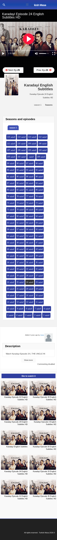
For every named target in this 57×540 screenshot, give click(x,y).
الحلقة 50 (10, 243)
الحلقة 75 (10, 203)
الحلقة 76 (39, 196)
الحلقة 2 (37, 315)
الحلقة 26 (10, 282)
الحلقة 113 (32, 137)
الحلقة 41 (20, 256)
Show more (28, 360)
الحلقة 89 (29, 177)
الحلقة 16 (29, 295)
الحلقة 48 (29, 243)
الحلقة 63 (10, 223)
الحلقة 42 (10, 256)
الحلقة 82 (20, 190)
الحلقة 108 (42, 144)
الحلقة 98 (20, 163)
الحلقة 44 (29, 249)
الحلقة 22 (10, 289)
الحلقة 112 (43, 137)
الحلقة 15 (39, 295)
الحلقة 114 (22, 137)
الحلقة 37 (20, 262)
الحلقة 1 (46, 315)
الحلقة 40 (29, 256)
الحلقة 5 (10, 315)
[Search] (4, 4)
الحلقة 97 (29, 163)
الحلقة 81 (29, 190)
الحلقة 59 (39, 223)
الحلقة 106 (22, 150)
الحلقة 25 (20, 282)
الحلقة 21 (20, 289)
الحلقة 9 (20, 309)
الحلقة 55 (39, 229)
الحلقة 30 (10, 276)
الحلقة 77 (29, 196)
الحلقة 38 (10, 262)
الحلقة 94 (20, 170)
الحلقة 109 (32, 144)
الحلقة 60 (29, 223)
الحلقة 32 (29, 269)
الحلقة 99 (10, 163)
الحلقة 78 (20, 196)
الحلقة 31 (39, 269)
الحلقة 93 (29, 170)
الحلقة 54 (10, 236)
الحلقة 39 (39, 256)
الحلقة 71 (10, 210)
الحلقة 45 (20, 249)
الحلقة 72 (39, 203)
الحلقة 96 (39, 163)
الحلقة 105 (32, 150)
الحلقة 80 (39, 190)
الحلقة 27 (39, 276)
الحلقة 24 (29, 282)
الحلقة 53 (20, 236)
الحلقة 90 (20, 177)
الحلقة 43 (39, 249)
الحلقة (31, 157)
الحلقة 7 (38, 309)
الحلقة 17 (20, 295)
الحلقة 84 (39, 183)
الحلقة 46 (10, 249)
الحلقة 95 (10, 170)
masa (42, 335)
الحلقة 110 (21, 144)
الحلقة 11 (39, 302)
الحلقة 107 (11, 150)
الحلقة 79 (10, 196)
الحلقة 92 (39, 170)
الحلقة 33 (20, 269)
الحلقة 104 (43, 150)
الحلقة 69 (29, 210)
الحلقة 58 (10, 229)
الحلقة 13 (20, 302)
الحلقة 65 (29, 216)
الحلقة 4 (19, 315)
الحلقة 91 (10, 177)
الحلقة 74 (20, 203)
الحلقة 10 (10, 309)
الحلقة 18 (10, 295)
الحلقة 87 (10, 183)
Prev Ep (43, 70)
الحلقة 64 (39, 216)
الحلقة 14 (10, 302)
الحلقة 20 (29, 289)
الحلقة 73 (29, 203)
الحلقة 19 (39, 289)
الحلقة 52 (29, 236)
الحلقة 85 (29, 183)
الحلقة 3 (28, 315)
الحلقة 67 (10, 216)
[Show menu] (27, 4)
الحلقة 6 (47, 309)
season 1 (13, 128)
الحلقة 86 (20, 183)
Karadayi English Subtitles (17, 447)
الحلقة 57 (20, 229)
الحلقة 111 (11, 144)
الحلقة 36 (29, 262)
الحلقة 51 (39, 236)
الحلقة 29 (20, 276)
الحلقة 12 (29, 302)
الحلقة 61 (20, 223)
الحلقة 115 (11, 137)
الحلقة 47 (39, 243)
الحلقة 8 (29, 309)
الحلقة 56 (29, 229)
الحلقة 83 (10, 190)
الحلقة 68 (39, 210)
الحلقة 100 (41, 157)
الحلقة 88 (39, 177)
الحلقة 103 (11, 157)
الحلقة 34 (10, 269)
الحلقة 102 (22, 157)
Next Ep (14, 70)
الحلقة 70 (20, 210)
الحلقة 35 (39, 262)
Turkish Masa (38, 5)
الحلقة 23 (39, 282)
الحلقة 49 (20, 243)
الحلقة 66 (20, 216)
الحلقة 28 (29, 276)
